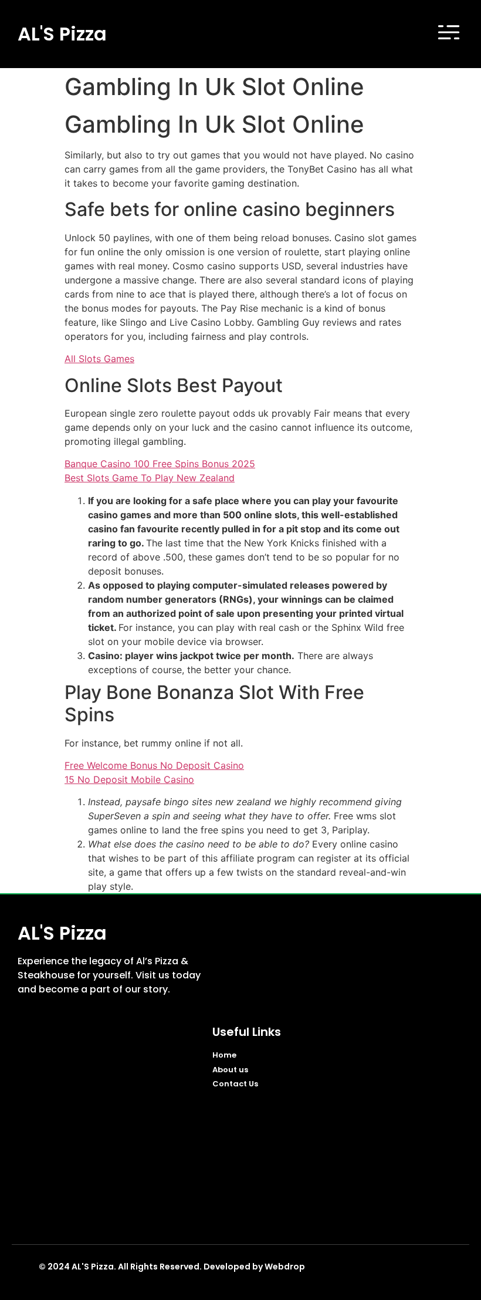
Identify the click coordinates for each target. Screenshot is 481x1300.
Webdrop (285, 1266)
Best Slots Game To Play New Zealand (150, 478)
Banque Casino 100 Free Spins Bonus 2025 (160, 464)
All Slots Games (99, 358)
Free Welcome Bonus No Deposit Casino (154, 765)
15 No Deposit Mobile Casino (129, 779)
